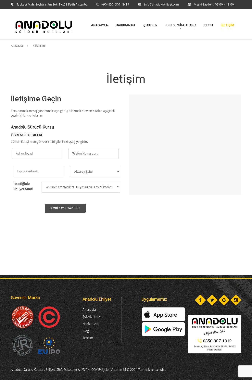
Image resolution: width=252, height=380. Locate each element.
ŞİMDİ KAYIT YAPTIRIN (65, 208)
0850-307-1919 (217, 341)
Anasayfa (17, 45)
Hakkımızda (90, 324)
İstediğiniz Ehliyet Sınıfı (23, 186)
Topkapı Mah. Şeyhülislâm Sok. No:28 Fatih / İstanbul (52, 4)
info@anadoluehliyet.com (161, 4)
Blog (85, 331)
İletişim (87, 338)
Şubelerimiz (91, 316)
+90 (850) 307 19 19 (115, 4)
